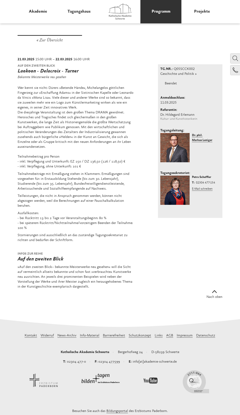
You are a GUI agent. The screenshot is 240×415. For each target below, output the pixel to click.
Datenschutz (205, 335)
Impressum (185, 335)
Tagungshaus (79, 12)
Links (159, 335)
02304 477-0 (76, 362)
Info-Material (89, 335)
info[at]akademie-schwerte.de (155, 362)
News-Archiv (66, 335)
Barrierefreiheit (114, 335)
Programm (161, 12)
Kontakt (31, 335)
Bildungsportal (117, 411)
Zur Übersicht (51, 40)
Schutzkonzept (140, 335)
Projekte (202, 12)
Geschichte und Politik (177, 74)
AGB (169, 335)
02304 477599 (109, 362)
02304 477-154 (205, 182)
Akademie (38, 12)
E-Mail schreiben (202, 189)
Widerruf (47, 335)
